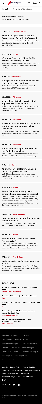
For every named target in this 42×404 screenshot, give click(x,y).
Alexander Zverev (19, 32)
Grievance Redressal (32, 370)
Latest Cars (16, 348)
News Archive (13, 373)
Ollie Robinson (7, 324)
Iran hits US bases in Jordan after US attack (19, 296)
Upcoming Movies (21, 356)
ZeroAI (4, 380)
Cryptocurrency (7, 339)
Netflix (15, 54)
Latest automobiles (30, 343)
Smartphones (6, 352)
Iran (3, 298)
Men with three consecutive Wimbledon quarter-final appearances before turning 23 (21, 126)
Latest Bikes (6, 348)
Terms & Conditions (29, 367)
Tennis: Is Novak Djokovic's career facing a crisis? (18, 239)
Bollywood (5, 335)
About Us (5, 367)
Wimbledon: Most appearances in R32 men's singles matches (20, 149)
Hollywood (26, 339)
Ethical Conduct (17, 370)
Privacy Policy (15, 367)
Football (18, 339)
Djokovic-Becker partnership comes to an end (20, 262)
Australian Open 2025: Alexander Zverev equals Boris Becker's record (19, 37)
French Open (18, 257)
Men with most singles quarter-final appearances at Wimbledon (19, 102)
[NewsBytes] (14, 3)
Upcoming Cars (7, 356)
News (9, 9)
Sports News (17, 9)
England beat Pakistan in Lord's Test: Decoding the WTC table (17, 320)
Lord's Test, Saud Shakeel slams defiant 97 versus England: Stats (19, 312)
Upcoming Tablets (8, 360)
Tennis (14, 165)
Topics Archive (25, 373)
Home (4, 9)
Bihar (4, 307)
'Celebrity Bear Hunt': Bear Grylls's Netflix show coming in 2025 (19, 59)
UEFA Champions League (29, 352)
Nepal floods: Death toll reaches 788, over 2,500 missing (21, 303)
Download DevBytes (9, 377)
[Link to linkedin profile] (19, 384)
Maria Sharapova (19, 214)
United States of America (11, 292)
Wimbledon (16, 77)
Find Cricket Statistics (25, 377)
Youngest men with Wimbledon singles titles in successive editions (20, 82)
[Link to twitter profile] (14, 384)
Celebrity (14, 335)
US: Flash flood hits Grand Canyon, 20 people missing (20, 288)
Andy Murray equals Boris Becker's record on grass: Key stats (19, 170)
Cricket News (25, 335)
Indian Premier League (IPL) (11, 343)
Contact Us (5, 370)
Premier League (28, 348)
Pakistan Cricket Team (10, 315)
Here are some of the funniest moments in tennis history (21, 219)
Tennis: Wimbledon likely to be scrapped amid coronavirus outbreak (20, 192)
